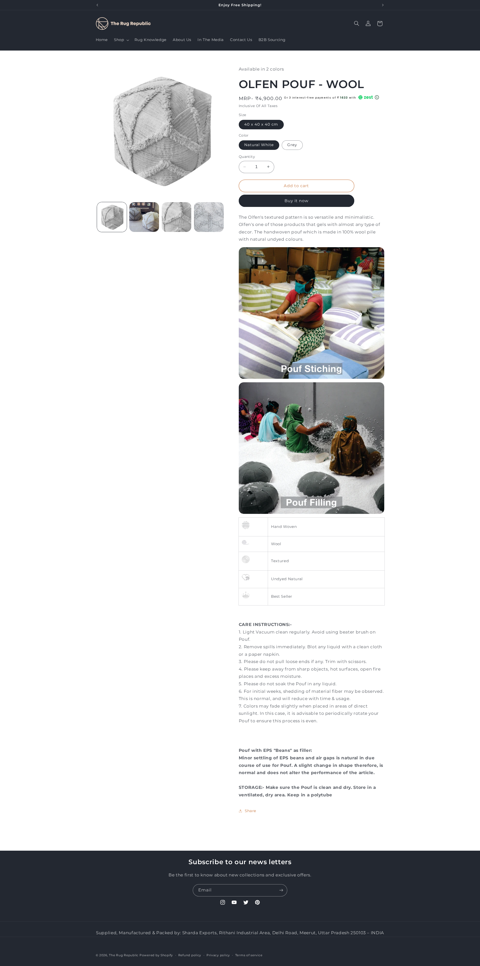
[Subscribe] (281, 890)
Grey (292, 145)
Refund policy (190, 955)
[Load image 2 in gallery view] (144, 217)
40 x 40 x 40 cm (261, 124)
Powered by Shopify (156, 955)
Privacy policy (218, 955)
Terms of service (248, 955)
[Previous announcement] (97, 5)
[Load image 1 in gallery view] (112, 217)
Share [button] (250, 810)
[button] (121, 40)
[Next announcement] (382, 5)
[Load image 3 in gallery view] (177, 217)
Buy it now (296, 200)
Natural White (259, 145)
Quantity (247, 157)
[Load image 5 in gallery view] (209, 217)
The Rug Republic (123, 955)
